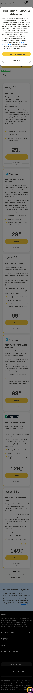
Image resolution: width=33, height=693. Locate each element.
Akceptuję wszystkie (16, 54)
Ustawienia (16, 60)
